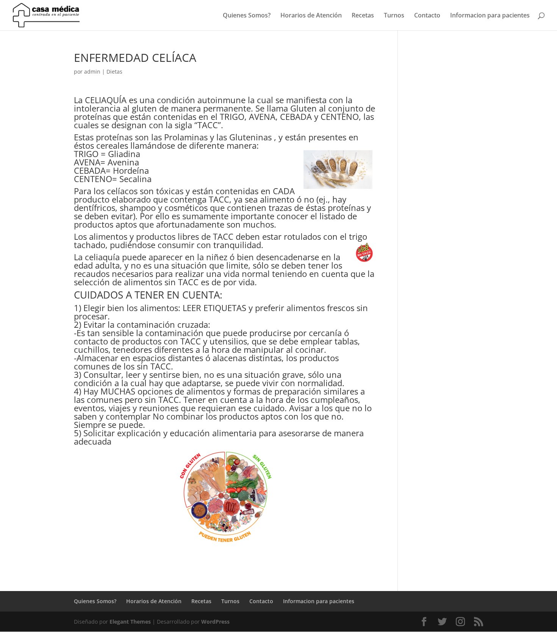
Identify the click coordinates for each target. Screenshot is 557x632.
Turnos (394, 16)
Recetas (363, 16)
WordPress (215, 621)
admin (92, 71)
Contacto (427, 16)
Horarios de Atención (311, 16)
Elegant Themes (130, 621)
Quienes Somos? (247, 16)
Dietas (114, 71)
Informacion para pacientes (490, 16)
